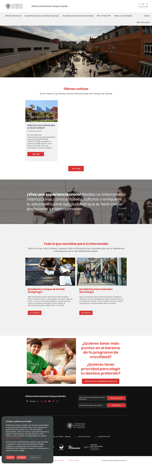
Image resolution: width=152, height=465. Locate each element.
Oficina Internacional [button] (13, 16)
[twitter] (41, 401)
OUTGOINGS (35, 313)
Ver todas (76, 168)
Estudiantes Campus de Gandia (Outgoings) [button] (42, 16)
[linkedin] (45, 401)
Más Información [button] (143, 22)
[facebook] (37, 401)
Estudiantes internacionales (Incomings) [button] (77, 16)
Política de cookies (13, 438)
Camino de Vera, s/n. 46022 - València (57, 436)
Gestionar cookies (73, 460)
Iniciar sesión (142, 6)
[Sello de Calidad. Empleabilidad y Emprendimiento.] (93, 450)
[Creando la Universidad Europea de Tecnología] (74, 449)
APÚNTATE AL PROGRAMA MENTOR (101, 381)
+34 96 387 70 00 (84, 436)
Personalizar (34, 457)
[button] (147, 15)
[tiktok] (57, 401)
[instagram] (53, 401)
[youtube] (49, 401)
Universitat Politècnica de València (117, 460)
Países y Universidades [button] (123, 16)
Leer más (38, 154)
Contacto (32, 401)
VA (139, 4)
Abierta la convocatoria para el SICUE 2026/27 (41, 126)
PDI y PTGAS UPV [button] (104, 16)
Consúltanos (116, 405)
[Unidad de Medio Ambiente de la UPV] (61, 450)
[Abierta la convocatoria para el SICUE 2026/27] (41, 113)
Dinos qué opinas (116, 398)
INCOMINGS (86, 313)
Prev (2, 51)
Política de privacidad (57, 460)
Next (149, 51)
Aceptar (10, 457)
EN (147, 4)
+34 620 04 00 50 (103, 436)
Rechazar (21, 457)
